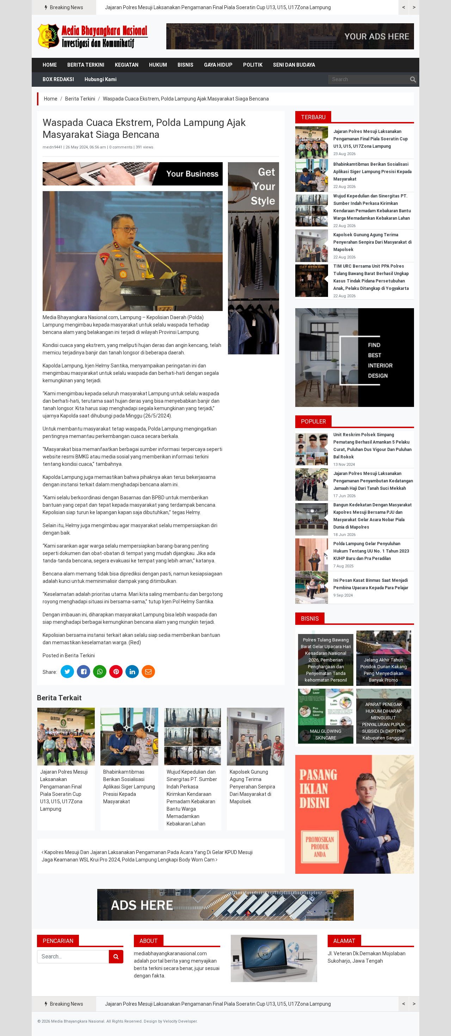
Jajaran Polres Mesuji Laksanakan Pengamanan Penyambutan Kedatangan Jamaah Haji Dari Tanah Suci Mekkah (373, 481)
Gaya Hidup (218, 65)
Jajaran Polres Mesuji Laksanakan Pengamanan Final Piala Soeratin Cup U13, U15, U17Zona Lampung (218, 7)
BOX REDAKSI (58, 79)
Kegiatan (126, 65)
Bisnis (185, 65)
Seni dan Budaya (294, 65)
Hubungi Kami (101, 79)
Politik (252, 65)
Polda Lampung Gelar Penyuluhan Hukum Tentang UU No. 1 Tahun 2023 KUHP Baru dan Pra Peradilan (371, 551)
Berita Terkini (85, 65)
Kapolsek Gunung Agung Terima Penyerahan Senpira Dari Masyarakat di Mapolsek (252, 786)
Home (50, 65)
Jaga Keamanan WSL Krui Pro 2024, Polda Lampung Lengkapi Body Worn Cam (129, 860)
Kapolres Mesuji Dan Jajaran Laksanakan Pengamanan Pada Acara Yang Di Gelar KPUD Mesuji (148, 852)
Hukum (158, 65)
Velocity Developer (180, 1021)
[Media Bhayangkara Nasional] (93, 36)
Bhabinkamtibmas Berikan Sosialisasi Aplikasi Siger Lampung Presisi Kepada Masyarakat (129, 786)
